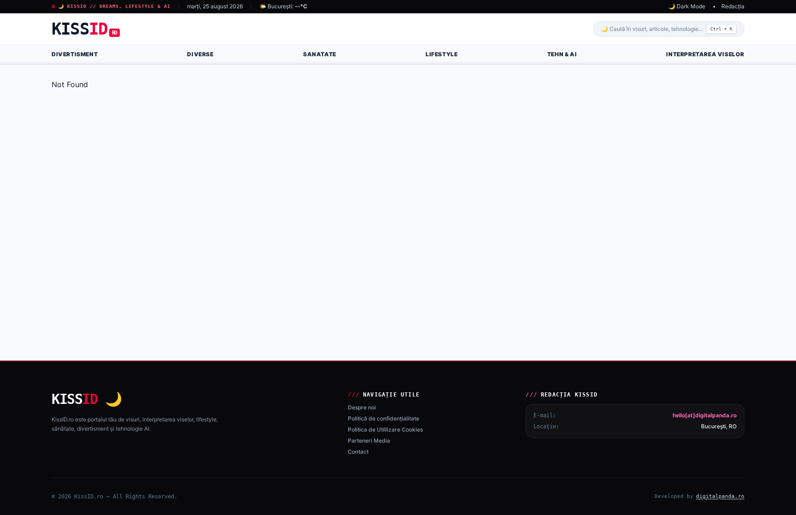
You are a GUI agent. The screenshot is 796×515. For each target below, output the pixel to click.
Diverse (200, 54)
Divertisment (75, 54)
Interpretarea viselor (705, 54)
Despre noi (362, 407)
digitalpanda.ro (720, 496)
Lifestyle (441, 54)
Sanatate (319, 54)
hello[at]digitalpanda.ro (705, 415)
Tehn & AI (562, 54)
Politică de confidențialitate (383, 418)
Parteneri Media (369, 440)
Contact (358, 451)
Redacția (732, 6)
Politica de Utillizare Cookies (385, 429)
